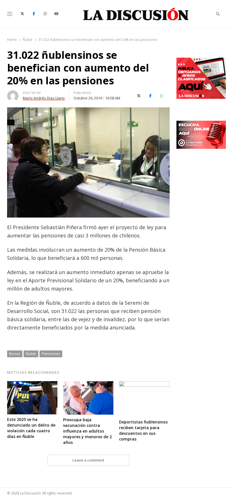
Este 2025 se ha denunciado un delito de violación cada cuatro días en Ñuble (31, 428)
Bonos (14, 353)
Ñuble (31, 353)
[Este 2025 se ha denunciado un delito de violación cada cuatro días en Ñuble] (32, 384)
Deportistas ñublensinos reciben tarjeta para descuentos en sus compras (143, 430)
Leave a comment (88, 460)
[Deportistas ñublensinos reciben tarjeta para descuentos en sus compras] (144, 384)
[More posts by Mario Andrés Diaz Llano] (12, 93)
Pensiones (51, 353)
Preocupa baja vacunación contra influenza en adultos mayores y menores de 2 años (87, 431)
